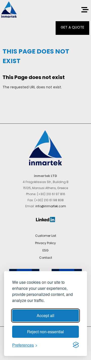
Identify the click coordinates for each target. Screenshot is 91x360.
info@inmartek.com (50, 206)
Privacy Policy (45, 243)
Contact (45, 257)
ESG (45, 250)
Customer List (45, 236)
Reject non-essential (45, 332)
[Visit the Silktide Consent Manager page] (76, 345)
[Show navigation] (84, 10)
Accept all (45, 315)
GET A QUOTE (72, 27)
